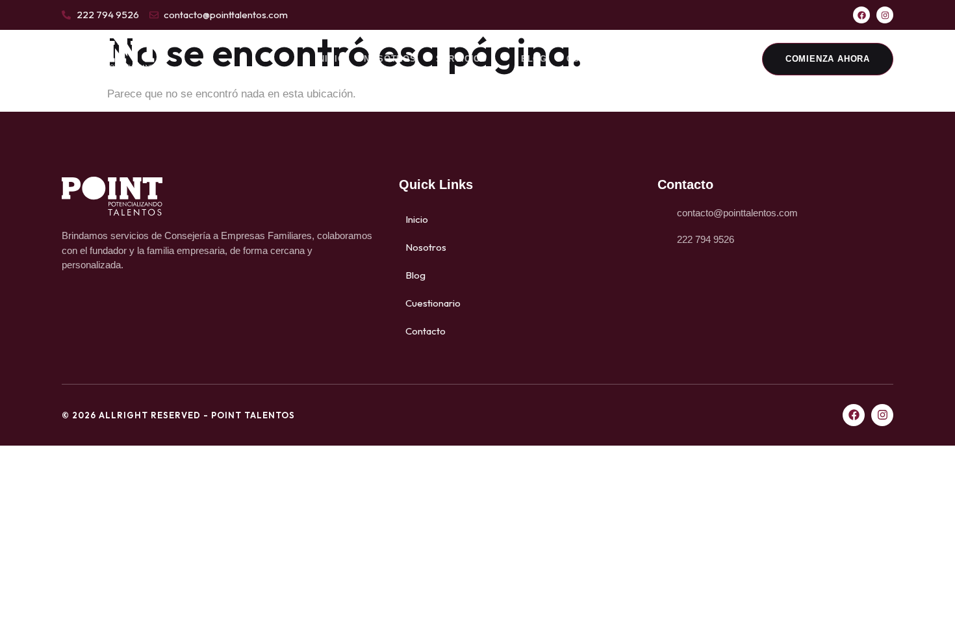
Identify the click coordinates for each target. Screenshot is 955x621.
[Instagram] (884, 14)
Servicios (461, 59)
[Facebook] (861, 14)
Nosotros (390, 59)
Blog (534, 59)
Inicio (330, 59)
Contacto (682, 59)
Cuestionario (602, 59)
